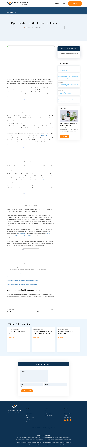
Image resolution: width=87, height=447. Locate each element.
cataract (48, 233)
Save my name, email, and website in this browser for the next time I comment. (38, 387)
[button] (81, 11)
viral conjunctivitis (29, 89)
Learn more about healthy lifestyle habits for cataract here (19, 273)
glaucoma (9, 235)
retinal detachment (23, 169)
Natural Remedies (14, 329)
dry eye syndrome (21, 233)
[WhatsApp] (39, 33)
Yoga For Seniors (11, 312)
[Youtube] (79, 11)
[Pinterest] (36, 33)
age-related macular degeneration (19, 235)
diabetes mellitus (44, 135)
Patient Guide (61, 82)
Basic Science (61, 74)
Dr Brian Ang (30, 27)
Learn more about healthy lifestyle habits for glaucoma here (20, 276)
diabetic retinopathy (32, 235)
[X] (33, 33)
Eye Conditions (61, 67)
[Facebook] (74, 11)
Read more (11, 337)
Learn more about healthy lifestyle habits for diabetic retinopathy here (22, 284)
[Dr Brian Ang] (25, 27)
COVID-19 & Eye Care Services (46, 312)
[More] (42, 33)
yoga (34, 185)
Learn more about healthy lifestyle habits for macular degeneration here (22, 280)
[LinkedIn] (76, 11)
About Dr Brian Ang (60, 3)
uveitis (42, 179)
